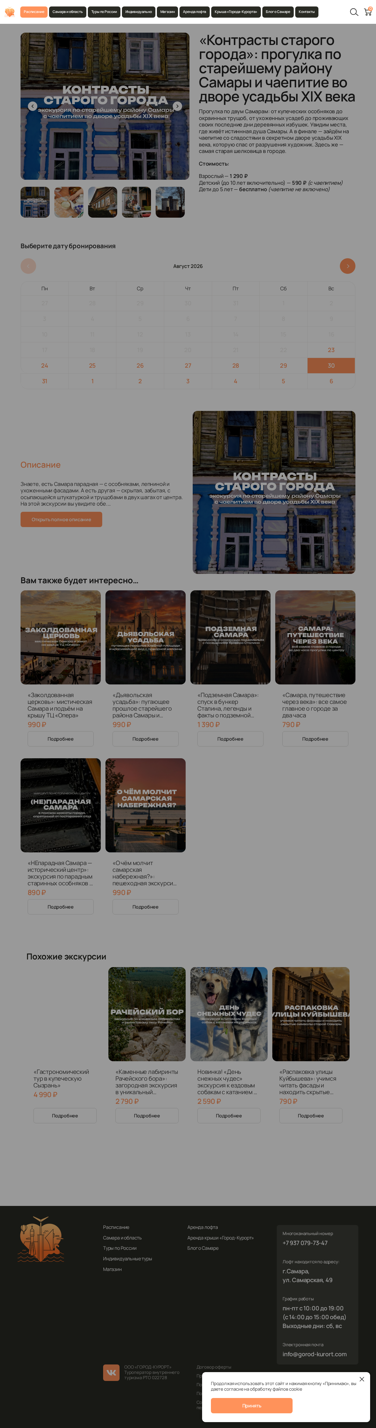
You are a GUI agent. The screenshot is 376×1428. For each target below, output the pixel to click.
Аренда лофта (194, 11)
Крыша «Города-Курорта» (236, 11)
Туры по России (104, 11)
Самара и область (68, 11)
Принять (251, 1405)
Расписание (34, 11)
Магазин (167, 11)
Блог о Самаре (278, 11)
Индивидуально (138, 11)
